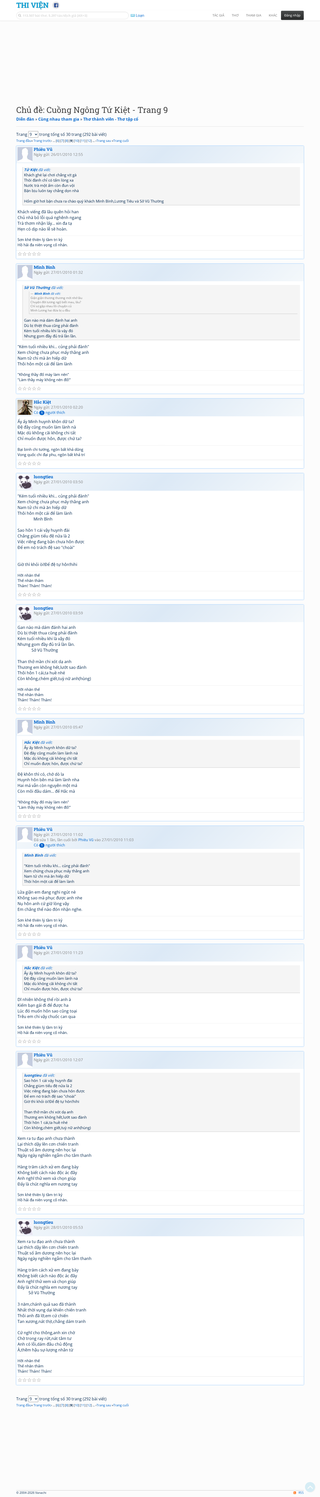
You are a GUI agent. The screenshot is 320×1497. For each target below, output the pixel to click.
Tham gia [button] (253, 15)
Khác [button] (273, 15)
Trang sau (103, 140)
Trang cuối (121, 140)
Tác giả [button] (218, 15)
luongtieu (43, 477)
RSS (301, 1493)
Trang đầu (23, 140)
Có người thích (49, 412)
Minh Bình (44, 267)
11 (82, 140)
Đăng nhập (292, 15)
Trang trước (42, 140)
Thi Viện (32, 5)
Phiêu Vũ (43, 149)
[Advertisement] (160, 59)
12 (89, 140)
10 (76, 140)
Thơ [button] (235, 15)
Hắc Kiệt (42, 402)
